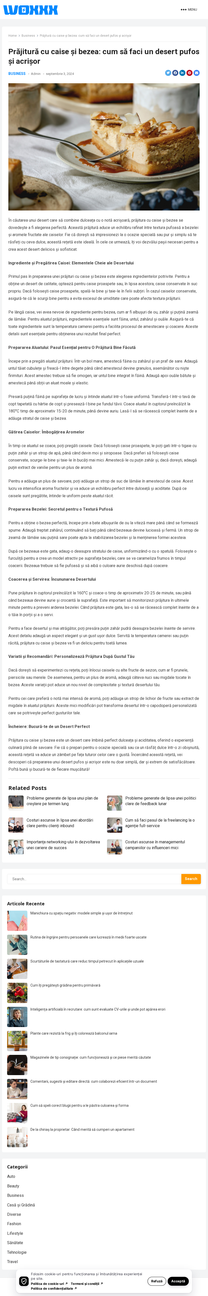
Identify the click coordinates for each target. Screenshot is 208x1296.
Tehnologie (17, 1252)
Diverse (14, 1214)
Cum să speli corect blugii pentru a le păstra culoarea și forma (79, 1105)
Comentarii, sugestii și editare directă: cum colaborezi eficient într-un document (93, 1081)
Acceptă (178, 1281)
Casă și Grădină (21, 1205)
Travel (12, 1261)
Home (12, 35)
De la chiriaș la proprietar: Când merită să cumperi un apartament (82, 1129)
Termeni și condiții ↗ (87, 1283)
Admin (36, 74)
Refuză (157, 1281)
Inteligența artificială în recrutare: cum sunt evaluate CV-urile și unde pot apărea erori (97, 1009)
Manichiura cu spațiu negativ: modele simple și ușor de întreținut (81, 913)
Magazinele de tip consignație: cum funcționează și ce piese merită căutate (90, 1057)
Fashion (14, 1223)
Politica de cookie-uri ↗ (49, 1283)
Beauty (13, 1186)
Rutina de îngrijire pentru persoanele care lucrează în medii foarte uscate (88, 937)
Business (28, 35)
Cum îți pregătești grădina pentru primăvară (65, 985)
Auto (11, 1176)
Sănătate (15, 1242)
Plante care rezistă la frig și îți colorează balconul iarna (73, 1033)
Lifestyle (15, 1233)
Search (191, 879)
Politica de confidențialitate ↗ (54, 1288)
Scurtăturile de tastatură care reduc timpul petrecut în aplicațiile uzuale (87, 961)
